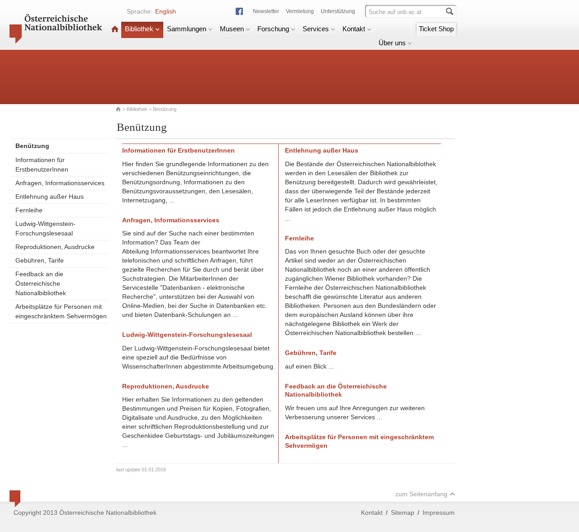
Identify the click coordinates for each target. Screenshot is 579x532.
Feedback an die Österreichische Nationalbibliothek (40, 283)
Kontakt (353, 29)
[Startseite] (115, 29)
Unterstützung (338, 11)
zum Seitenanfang (421, 494)
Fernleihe (29, 210)
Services (316, 29)
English (165, 11)
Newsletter (266, 11)
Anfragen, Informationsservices (59, 183)
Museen (232, 29)
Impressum (438, 512)
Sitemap (402, 512)
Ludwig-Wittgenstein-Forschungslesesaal (45, 228)
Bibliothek (139, 29)
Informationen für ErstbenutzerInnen (41, 164)
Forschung (273, 29)
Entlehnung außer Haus (49, 196)
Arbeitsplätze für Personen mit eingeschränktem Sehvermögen (61, 311)
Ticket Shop (436, 29)
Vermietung (300, 11)
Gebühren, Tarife (39, 260)
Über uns (392, 43)
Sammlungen (186, 29)
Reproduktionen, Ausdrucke (55, 246)
